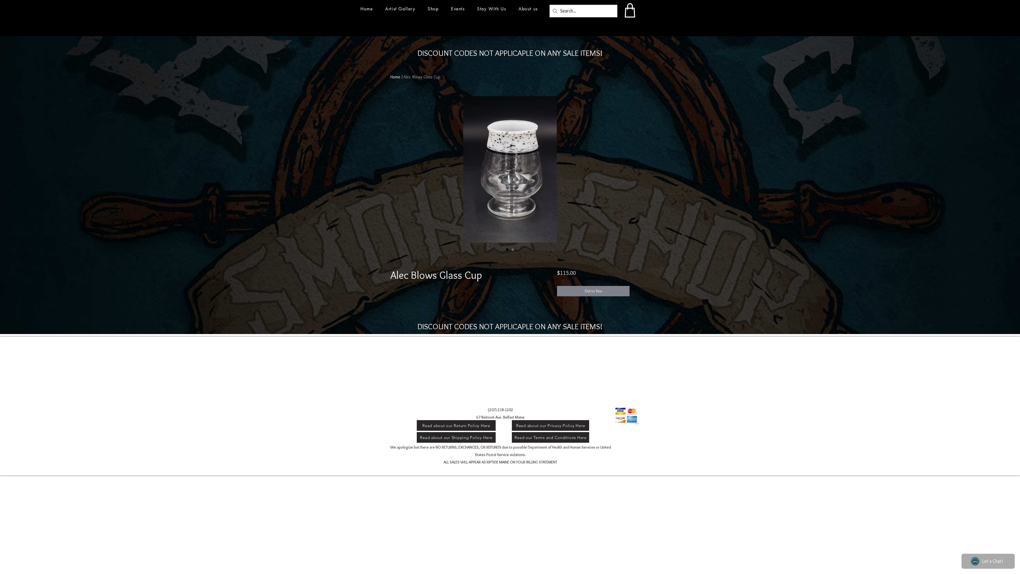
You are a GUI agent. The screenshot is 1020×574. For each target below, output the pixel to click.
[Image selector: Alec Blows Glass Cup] (507, 249)
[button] (458, 8)
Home (395, 76)
